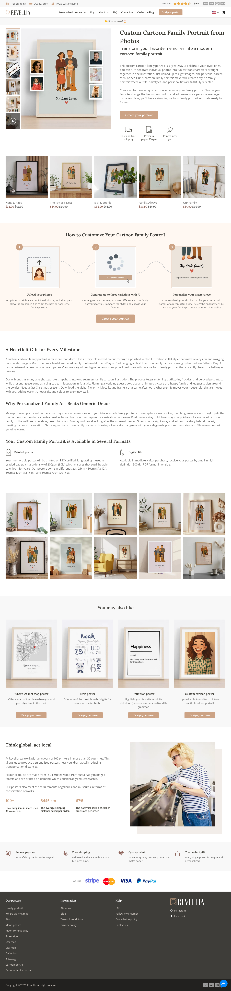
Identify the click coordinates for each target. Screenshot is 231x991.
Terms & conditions (72, 919)
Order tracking (145, 12)
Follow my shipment (127, 913)
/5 (180, 3)
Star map (11, 942)
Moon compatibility (17, 930)
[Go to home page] (18, 12)
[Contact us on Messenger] (224, 984)
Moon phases (13, 925)
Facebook (179, 916)
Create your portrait (139, 115)
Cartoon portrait (15, 964)
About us (103, 12)
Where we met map (17, 913)
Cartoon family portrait (19, 970)
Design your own (31, 715)
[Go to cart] (224, 12)
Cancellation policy (126, 919)
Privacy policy (69, 925)
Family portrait (14, 908)
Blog (91, 12)
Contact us (127, 12)
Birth (8, 919)
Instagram (180, 910)
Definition (11, 953)
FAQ (115, 12)
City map (11, 947)
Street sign (12, 936)
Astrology (11, 959)
